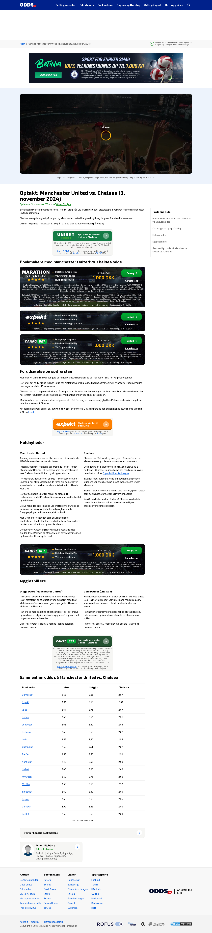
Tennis (94, 884)
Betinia (25, 717)
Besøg (130, 273)
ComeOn (26, 806)
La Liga (71, 894)
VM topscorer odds (30, 898)
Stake (47, 894)
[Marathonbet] (36, 275)
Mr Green (27, 776)
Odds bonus (26, 884)
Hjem (22, 43)
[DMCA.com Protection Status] (181, 924)
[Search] (188, 5)
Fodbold (95, 880)
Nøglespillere (160, 241)
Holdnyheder (159, 235)
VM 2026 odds (27, 894)
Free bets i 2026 (28, 907)
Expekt (31, 412)
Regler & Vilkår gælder (43, 362)
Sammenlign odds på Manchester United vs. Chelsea (170, 250)
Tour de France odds (30, 903)
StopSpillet (127, 178)
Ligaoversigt (74, 880)
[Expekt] (36, 319)
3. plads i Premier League (116, 473)
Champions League (78, 889)
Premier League (76, 898)
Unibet (25, 769)
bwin (24, 739)
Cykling (95, 894)
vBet (24, 709)
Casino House (51, 903)
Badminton (97, 903)
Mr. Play (26, 784)
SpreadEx (27, 791)
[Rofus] (110, 924)
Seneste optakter (29, 880)
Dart (93, 907)
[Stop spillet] (132, 924)
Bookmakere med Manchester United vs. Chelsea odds (172, 220)
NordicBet (27, 762)
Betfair (25, 754)
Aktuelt (24, 874)
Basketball (96, 898)
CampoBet (27, 694)
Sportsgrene (99, 874)
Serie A (71, 903)
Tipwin (25, 799)
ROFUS (149, 178)
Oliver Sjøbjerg (63, 204)
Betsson (26, 732)
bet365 (25, 814)
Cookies (35, 922)
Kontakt (24, 922)
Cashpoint (27, 747)
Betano (47, 898)
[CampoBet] (36, 343)
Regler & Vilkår (63, 251)
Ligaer (72, 874)
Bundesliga (73, 884)
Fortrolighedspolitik (53, 922)
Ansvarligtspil (184, 891)
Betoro (47, 880)
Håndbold (96, 889)
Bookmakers (52, 874)
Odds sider (25, 889)
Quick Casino (50, 889)
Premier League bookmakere (40, 832)
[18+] (152, 924)
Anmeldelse (131, 280)
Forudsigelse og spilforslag (167, 228)
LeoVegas (27, 724)
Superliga (73, 907)
